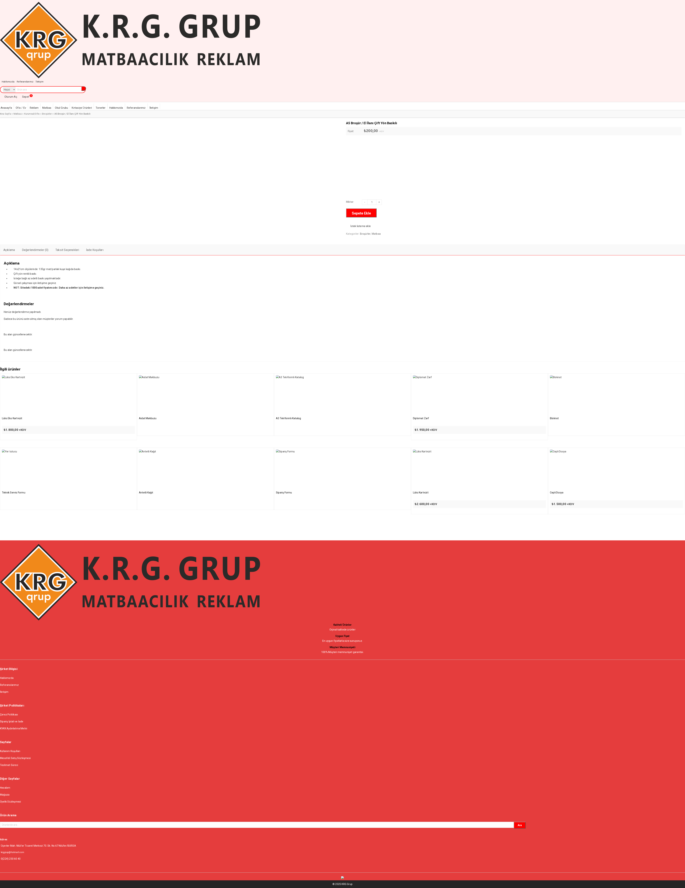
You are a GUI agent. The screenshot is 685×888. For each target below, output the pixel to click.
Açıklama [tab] (9, 250)
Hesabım (5, 787)
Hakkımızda (7, 678)
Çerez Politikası (9, 714)
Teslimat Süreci (9, 765)
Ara (520, 825)
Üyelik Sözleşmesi (10, 801)
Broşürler (47, 113)
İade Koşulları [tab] (94, 250)
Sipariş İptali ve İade (11, 721)
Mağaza (4, 794)
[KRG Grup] (130, 77)
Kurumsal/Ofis (32, 113)
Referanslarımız (9, 684)
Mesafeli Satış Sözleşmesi (15, 758)
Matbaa (18, 113)
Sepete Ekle (361, 213)
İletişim (4, 691)
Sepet (27, 96)
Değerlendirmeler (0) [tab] (35, 250)
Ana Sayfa (5, 113)
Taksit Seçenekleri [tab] (67, 250)
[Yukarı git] (678, 881)
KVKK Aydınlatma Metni (13, 728)
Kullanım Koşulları (10, 751)
